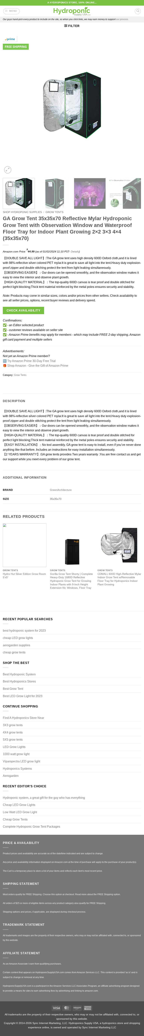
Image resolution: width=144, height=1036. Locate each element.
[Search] (138, 11)
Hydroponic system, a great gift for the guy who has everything (44, 797)
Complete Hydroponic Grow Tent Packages (31, 826)
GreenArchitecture (61, 489)
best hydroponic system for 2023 (24, 630)
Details (75, 251)
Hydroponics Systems (17, 768)
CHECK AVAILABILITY (23, 310)
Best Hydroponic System (19, 674)
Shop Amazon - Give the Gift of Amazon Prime (37, 365)
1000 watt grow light (16, 754)
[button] (11, 11)
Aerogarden (11, 775)
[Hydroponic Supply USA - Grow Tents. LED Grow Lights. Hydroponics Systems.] (72, 11)
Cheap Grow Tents (15, 819)
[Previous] (10, 105)
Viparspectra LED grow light (21, 761)
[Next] (133, 105)
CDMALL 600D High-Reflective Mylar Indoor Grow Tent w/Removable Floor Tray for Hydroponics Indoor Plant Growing (119, 579)
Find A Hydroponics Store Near (23, 717)
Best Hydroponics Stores (19, 681)
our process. (122, 19)
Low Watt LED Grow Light (20, 812)
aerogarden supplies (16, 645)
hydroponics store (112, 1023)
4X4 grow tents (13, 732)
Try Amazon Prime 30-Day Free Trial (31, 361)
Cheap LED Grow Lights (19, 804)
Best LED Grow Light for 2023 (22, 696)
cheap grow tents (14, 652)
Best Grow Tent (13, 688)
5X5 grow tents (13, 739)
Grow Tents (54, 212)
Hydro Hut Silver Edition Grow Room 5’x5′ (24, 575)
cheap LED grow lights (18, 638)
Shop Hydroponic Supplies (22, 212)
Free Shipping (16, 47)
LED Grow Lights (14, 746)
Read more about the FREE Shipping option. (98, 894)
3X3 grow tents (13, 725)
